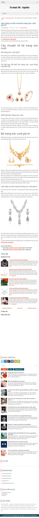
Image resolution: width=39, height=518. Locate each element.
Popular (4, 369)
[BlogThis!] (3, 254)
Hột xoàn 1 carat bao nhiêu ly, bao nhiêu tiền (19, 424)
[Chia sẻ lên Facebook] (7, 254)
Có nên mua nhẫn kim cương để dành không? (19, 415)
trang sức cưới (9, 18)
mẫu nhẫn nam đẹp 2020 (15, 247)
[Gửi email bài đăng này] (2, 254)
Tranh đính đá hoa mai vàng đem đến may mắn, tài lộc (22, 407)
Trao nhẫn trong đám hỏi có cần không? (19, 297)
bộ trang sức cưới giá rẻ (9, 39)
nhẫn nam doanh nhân (15, 249)
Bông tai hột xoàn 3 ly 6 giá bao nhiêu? (18, 441)
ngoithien (4, 480)
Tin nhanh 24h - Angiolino (19, 7)
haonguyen (5, 27)
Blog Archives (19, 369)
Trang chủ (19, 308)
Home (3, 18)
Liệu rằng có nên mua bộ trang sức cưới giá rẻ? (18, 24)
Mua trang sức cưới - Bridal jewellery (18, 278)
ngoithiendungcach (7, 483)
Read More (13, 275)
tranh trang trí (5, 473)
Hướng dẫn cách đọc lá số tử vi (16, 372)
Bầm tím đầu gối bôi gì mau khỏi (16, 381)
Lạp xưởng (4, 494)
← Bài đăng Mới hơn (6, 308)
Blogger (34, 515)
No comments (23, 27)
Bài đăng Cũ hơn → (33, 308)
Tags (11, 369)
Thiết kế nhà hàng (6, 492)
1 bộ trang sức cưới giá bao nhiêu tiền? (18, 260)
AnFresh (4, 495)
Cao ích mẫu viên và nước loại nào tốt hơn (18, 450)
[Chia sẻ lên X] (5, 254)
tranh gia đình (5, 478)
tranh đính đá (5, 476)
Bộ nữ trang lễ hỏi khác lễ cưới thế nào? (18, 288)
